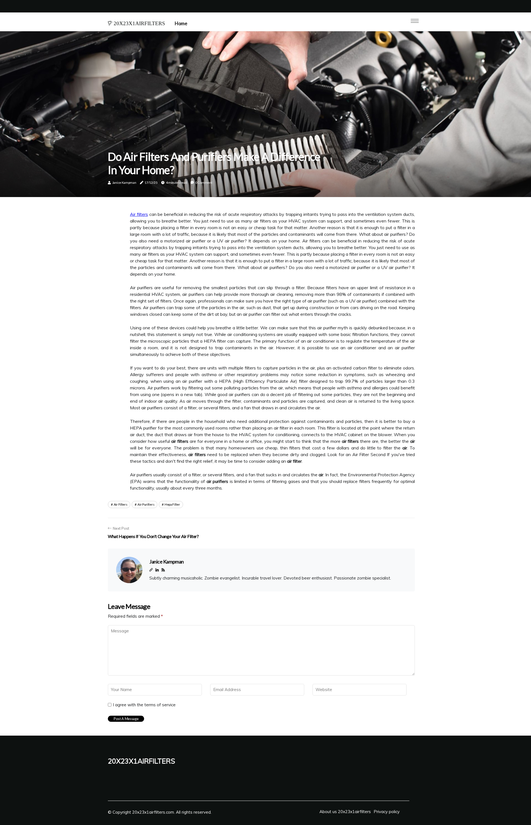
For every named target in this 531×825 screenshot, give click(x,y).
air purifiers (145, 504)
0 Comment (203, 182)
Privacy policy (387, 811)
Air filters (139, 214)
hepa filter (172, 504)
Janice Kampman (124, 182)
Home (181, 23)
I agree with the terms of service (144, 704)
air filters (120, 504)
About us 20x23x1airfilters (345, 811)
